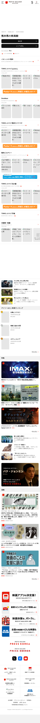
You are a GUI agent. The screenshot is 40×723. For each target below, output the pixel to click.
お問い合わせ (22, 702)
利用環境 (15, 702)
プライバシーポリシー (19, 700)
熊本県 (20, 41)
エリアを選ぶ (20, 46)
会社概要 (10, 700)
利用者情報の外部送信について (19, 704)
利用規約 (29, 700)
